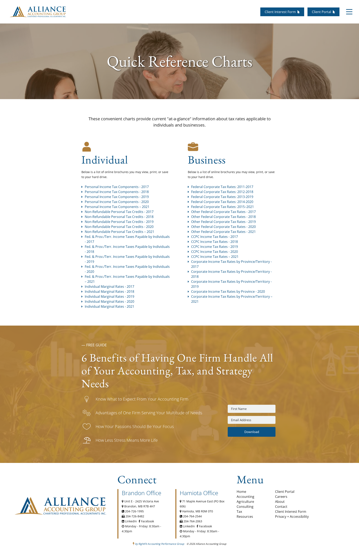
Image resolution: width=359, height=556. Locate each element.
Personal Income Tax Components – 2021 (117, 206)
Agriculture (245, 501)
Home (241, 491)
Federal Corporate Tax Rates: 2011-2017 (222, 187)
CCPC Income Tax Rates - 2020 (214, 251)
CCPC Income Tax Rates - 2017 (214, 236)
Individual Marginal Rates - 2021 (109, 306)
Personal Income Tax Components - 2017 (117, 187)
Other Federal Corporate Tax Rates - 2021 (223, 231)
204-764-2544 (192, 516)
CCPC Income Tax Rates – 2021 (215, 256)
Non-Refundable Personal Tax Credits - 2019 (119, 221)
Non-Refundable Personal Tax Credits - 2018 (119, 216)
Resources (245, 516)
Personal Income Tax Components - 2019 (117, 196)
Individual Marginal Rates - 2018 (109, 291)
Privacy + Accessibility (292, 516)
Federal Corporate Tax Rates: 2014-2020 (222, 201)
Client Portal (284, 491)
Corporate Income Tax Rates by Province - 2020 (228, 291)
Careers (281, 496)
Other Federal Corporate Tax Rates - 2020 (223, 226)
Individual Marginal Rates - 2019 (109, 296)
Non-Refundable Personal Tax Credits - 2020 (119, 226)
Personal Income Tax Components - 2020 (117, 201)
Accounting (245, 496)
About (280, 501)
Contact (281, 506)
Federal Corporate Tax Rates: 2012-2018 (222, 191)
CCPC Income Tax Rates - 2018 (214, 241)
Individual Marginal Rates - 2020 (109, 301)
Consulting (245, 506)
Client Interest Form (290, 511)
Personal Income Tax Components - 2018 (117, 191)
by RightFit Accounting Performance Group (159, 544)
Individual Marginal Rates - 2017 (109, 286)
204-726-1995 (134, 511)
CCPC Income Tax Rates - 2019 (215, 246)
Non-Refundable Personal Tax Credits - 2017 (119, 211)
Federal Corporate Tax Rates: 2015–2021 (222, 206)
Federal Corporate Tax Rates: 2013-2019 (222, 196)
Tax (239, 511)
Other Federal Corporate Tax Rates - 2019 (223, 221)
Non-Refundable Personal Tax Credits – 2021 (119, 231)
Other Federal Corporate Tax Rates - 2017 (223, 211)
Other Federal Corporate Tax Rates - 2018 (223, 216)
